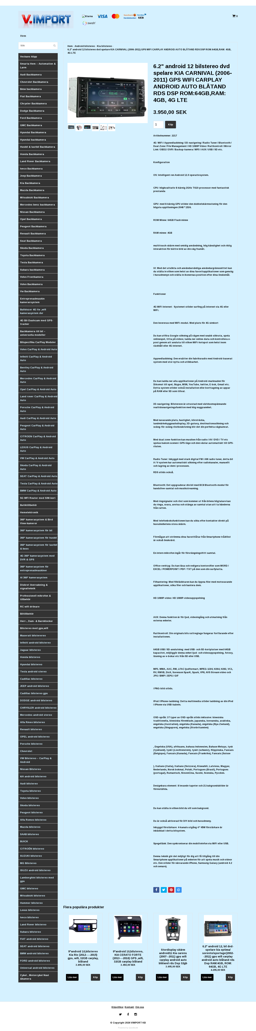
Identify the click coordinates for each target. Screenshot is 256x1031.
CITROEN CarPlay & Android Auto (38, 438)
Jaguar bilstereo (30, 650)
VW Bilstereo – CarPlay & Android (36, 760)
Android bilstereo (85, 46)
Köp (170, 124)
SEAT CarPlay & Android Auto (38, 476)
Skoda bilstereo (30, 805)
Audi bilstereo (29, 783)
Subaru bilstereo (30, 931)
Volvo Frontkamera (31, 276)
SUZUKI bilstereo (31, 855)
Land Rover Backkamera (35, 161)
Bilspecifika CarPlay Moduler (38, 342)
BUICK (24, 841)
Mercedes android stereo (36, 714)
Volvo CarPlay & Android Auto (38, 349)
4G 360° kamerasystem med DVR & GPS (37, 557)
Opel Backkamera (31, 219)
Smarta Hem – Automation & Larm (38, 65)
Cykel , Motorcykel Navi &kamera (34, 977)
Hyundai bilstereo (31, 664)
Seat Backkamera (31, 240)
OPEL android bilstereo (34, 736)
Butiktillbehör (28, 505)
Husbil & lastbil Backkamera (37, 146)
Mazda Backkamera (32, 190)
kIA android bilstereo (33, 776)
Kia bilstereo (104, 46)
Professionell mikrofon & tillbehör (35, 597)
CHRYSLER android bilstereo (38, 707)
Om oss (139, 1007)
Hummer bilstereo (31, 903)
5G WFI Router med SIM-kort (37, 498)
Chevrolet (26, 751)
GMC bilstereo (29, 888)
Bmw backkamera (31, 89)
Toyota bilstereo (30, 790)
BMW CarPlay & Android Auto (38, 490)
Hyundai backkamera (33, 139)
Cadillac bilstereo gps (34, 693)
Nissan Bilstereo (30, 769)
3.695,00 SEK (173, 966)
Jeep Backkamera (31, 175)
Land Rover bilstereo (33, 924)
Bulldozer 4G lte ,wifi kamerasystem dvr (33, 311)
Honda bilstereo (30, 657)
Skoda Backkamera (32, 248)
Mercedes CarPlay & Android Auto (38, 380)
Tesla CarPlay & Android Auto (38, 483)
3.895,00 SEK (83, 965)
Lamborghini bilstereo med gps (37, 879)
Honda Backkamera (32, 154)
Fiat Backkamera (30, 96)
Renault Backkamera (33, 233)
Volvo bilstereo (29, 798)
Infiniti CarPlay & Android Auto (36, 358)
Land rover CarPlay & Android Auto (38, 398)
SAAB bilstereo (29, 834)
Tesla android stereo (33, 671)
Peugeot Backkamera (33, 226)
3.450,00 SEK (128, 965)
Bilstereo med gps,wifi (34, 628)
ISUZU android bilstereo (35, 870)
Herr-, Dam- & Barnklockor (36, 621)
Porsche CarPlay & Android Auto (37, 409)
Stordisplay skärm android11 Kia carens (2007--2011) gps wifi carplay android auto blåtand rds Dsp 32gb (173, 956)
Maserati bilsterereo (33, 635)
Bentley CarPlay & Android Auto (36, 369)
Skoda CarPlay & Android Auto (36, 467)
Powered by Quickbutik (128, 1028)
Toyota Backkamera (32, 255)
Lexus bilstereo (29, 910)
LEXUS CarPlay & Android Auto (36, 449)
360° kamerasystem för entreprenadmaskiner (34, 568)
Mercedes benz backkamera (37, 204)
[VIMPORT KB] (45, 19)
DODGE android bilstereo (36, 700)
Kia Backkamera (30, 183)
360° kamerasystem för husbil (38, 537)
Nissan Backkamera (32, 212)
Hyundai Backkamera (33, 132)
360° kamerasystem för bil (36, 530)
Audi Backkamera (31, 74)
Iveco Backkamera (31, 168)
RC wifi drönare (30, 606)
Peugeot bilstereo (31, 812)
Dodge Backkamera (32, 110)
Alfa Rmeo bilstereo (32, 722)
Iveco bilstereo (29, 917)
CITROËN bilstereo (32, 848)
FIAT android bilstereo (34, 939)
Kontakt (129, 1007)
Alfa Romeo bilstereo (33, 819)
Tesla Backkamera (31, 262)
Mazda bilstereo (30, 827)
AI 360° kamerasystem (33, 577)
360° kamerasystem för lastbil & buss (38, 546)
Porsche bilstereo (31, 743)
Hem (23, 35)
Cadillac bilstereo (31, 678)
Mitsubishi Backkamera (34, 197)
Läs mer (72, 977)
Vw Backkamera (30, 291)
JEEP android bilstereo (34, 686)
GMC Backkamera (31, 125)
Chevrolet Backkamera (34, 82)
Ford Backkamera (31, 118)
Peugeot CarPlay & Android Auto (37, 427)
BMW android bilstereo (34, 953)
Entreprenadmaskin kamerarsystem (32, 300)
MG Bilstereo (28, 863)
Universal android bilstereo (37, 967)
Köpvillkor (118, 1007)
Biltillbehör (27, 613)
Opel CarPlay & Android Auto (38, 389)
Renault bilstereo (31, 729)
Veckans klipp (28, 56)
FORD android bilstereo (35, 960)
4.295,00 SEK (218, 970)
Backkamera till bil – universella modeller (33, 333)
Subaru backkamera (32, 269)
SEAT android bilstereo (34, 946)
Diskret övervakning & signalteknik (34, 586)
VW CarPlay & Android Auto (37, 458)
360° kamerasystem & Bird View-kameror (36, 521)
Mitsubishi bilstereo (32, 895)
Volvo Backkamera (31, 284)
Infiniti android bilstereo (35, 642)
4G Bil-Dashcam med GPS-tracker (36, 322)
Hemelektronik (29, 512)
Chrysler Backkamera (33, 103)
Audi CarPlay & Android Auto (38, 418)
